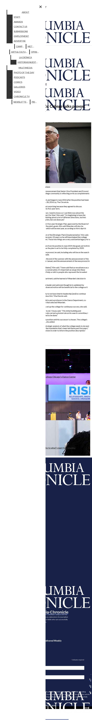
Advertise (20, 41)
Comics (18, 82)
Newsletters (21, 102)
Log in (53, 705)
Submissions (21, 31)
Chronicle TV (22, 96)
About (25, 12)
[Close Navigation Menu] (40, 7)
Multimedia (25, 67)
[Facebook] (90, 674)
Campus (20, 46)
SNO (47, 705)
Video (17, 91)
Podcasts (19, 77)
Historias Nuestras (29, 62)
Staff (17, 17)
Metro (31, 46)
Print (35, 102)
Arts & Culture (19, 52)
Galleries (19, 87)
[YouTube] (90, 693)
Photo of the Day (24, 72)
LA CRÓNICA (25, 57)
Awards (18, 21)
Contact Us (20, 26)
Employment (21, 36)
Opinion (35, 52)
